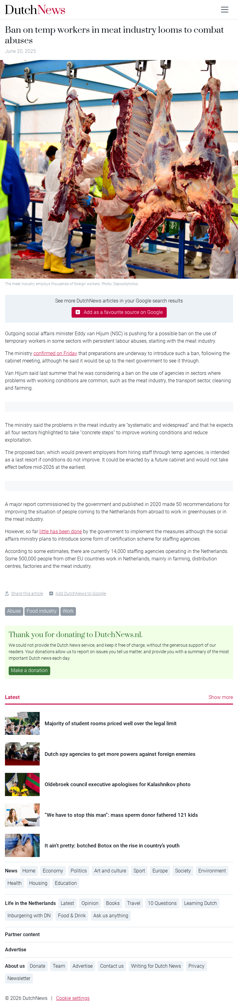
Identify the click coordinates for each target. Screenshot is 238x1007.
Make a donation (29, 670)
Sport (139, 871)
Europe (160, 871)
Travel (133, 903)
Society (183, 871)
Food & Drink (72, 916)
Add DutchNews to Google (80, 593)
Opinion (90, 903)
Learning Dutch (200, 903)
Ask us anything (110, 916)
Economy (53, 871)
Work (68, 611)
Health (14, 883)
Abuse (14, 611)
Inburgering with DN (29, 916)
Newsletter (18, 978)
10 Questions (162, 903)
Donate (37, 966)
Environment (212, 871)
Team (59, 966)
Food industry (42, 611)
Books (113, 903)
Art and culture (110, 871)
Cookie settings (73, 998)
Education (66, 883)
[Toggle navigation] (224, 9)
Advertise (83, 966)
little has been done (60, 531)
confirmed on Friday (55, 353)
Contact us (112, 966)
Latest (12, 697)
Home (28, 871)
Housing (38, 883)
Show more (221, 697)
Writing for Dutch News (156, 966)
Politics (79, 871)
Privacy (196, 966)
